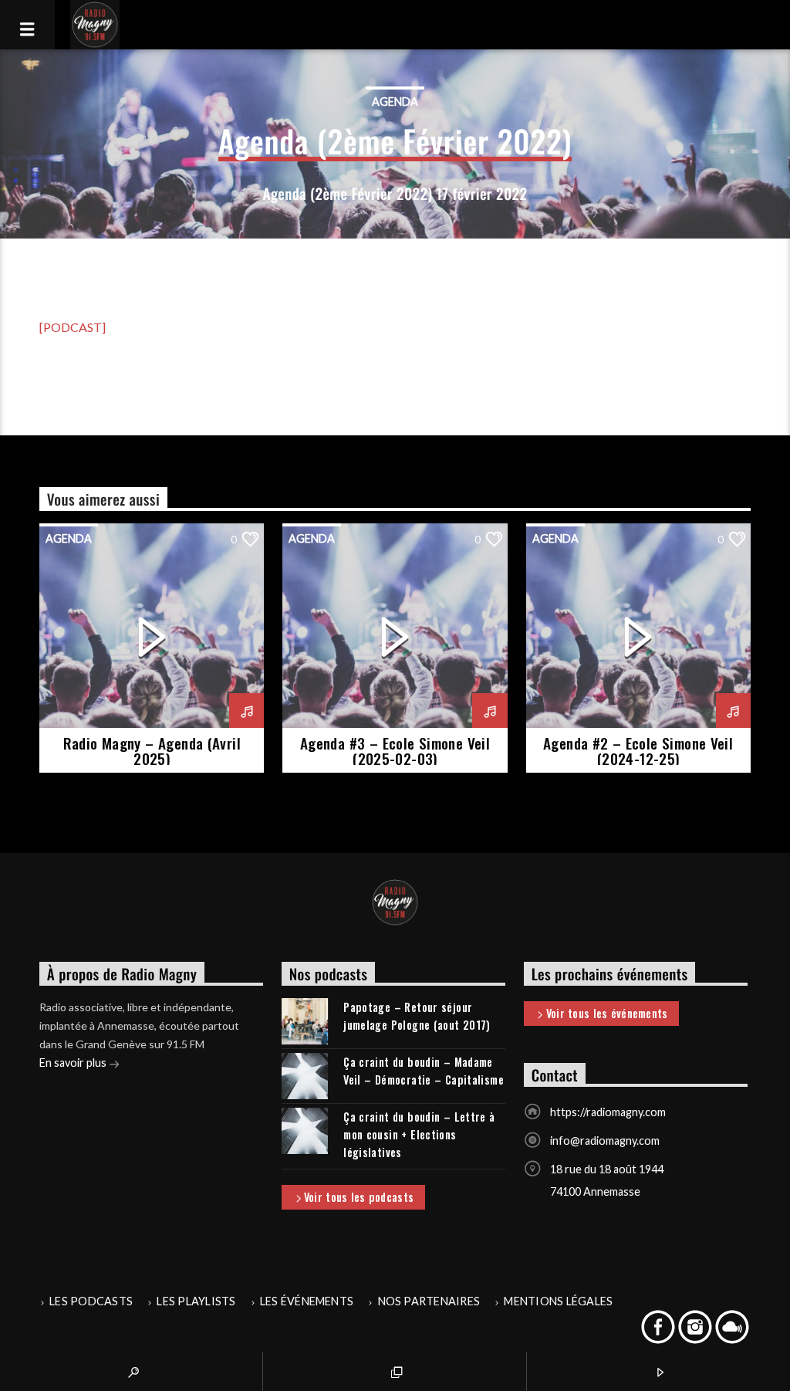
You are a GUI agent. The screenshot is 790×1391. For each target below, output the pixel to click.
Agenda (395, 101)
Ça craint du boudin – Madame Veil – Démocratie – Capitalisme (423, 1071)
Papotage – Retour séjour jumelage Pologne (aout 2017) (417, 1016)
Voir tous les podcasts (359, 1197)
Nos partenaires (429, 1301)
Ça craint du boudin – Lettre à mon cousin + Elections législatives (419, 1134)
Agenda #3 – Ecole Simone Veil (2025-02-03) (395, 751)
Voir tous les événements (607, 1013)
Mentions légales (558, 1301)
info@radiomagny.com (605, 1140)
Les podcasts (91, 1301)
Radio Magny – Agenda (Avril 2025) (152, 751)
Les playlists (196, 1301)
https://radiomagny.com (608, 1112)
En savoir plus (74, 1062)
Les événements (306, 1301)
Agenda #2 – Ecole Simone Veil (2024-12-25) (638, 751)
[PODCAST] (72, 327)
